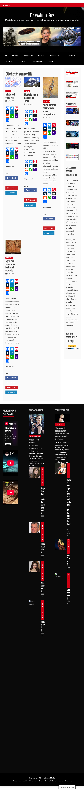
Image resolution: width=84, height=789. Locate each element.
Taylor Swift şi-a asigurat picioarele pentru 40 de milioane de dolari (69, 503)
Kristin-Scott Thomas (34, 441)
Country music (60, 424)
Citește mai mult (9, 167)
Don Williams (68, 592)
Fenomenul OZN (56, 55)
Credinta (22, 62)
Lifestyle (8, 62)
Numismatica (37, 62)
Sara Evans (68, 558)
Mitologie (47, 101)
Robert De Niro (43, 546)
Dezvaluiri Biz (42, 15)
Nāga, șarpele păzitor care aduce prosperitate (49, 109)
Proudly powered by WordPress (25, 781)
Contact (49, 62)
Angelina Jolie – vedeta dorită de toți (43, 499)
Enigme (41, 55)
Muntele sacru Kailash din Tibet (31, 97)
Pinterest (12, 188)
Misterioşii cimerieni (10, 95)
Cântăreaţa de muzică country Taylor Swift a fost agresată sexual (62, 432)
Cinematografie (36, 410)
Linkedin (12, 193)
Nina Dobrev (43, 585)
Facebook (12, 178)
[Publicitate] (72, 114)
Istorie (14, 55)
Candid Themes (65, 781)
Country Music (62, 410)
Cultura (70, 55)
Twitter (12, 183)
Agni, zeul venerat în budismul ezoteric (10, 265)
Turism (27, 91)
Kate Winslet (43, 624)
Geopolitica (27, 55)
